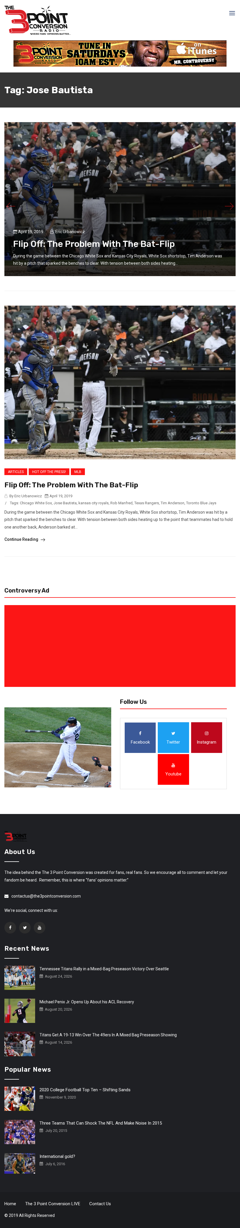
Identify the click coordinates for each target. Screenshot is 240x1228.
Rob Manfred (121, 503)
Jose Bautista (65, 503)
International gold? (57, 1156)
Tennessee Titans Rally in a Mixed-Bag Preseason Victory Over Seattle (104, 969)
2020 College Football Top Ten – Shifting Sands (85, 1089)
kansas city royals (93, 503)
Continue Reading (21, 539)
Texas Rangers (146, 503)
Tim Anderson (172, 503)
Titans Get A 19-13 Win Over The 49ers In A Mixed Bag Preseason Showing (108, 1035)
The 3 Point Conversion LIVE (52, 1203)
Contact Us (100, 1203)
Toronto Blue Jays (201, 503)
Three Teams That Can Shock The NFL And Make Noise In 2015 (101, 1123)
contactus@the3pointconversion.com (46, 896)
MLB (77, 472)
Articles (16, 472)
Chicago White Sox (36, 503)
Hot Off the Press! (49, 472)
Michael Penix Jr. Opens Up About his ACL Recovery (87, 1002)
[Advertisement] (121, 646)
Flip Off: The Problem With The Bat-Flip (94, 244)
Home (10, 1203)
